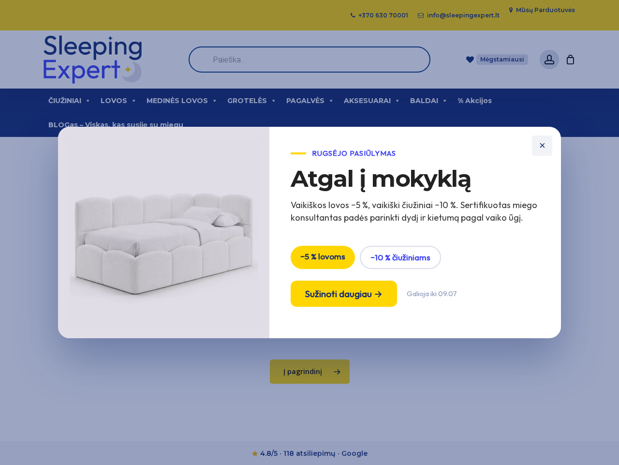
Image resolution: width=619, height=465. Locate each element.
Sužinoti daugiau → (344, 294)
